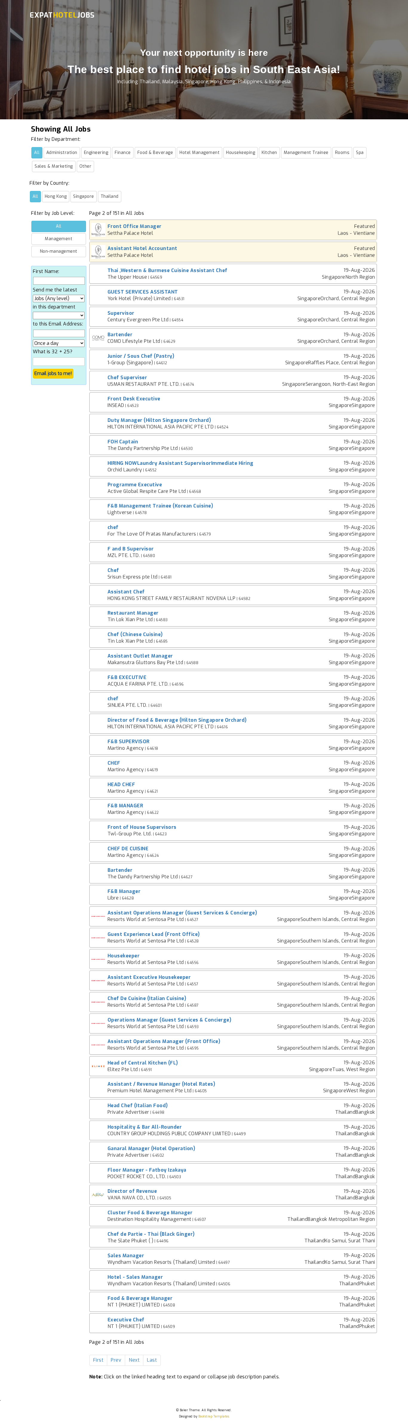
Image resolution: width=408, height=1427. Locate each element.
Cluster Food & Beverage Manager (150, 1213)
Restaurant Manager (133, 613)
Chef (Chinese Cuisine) (135, 634)
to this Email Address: (58, 324)
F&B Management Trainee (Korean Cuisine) (160, 506)
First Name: (46, 271)
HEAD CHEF (121, 784)
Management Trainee (306, 152)
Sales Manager (126, 1255)
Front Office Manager (135, 226)
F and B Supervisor (131, 549)
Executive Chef (126, 1320)
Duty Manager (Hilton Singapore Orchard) (159, 420)
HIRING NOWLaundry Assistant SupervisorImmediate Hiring (181, 463)
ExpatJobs (62, 15)
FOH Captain (123, 442)
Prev (116, 1360)
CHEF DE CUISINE (128, 849)
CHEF (114, 763)
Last (152, 1360)
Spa (360, 152)
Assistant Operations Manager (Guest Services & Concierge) (182, 913)
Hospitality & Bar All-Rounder (145, 1127)
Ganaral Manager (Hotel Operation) (151, 1148)
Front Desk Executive (134, 399)
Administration (61, 152)
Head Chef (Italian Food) (138, 1105)
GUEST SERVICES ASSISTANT (143, 292)
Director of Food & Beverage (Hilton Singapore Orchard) (177, 720)
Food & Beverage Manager (140, 1298)
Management (58, 239)
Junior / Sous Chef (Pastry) (141, 356)
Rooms (342, 152)
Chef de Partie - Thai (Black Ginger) (151, 1234)
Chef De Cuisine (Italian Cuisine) (147, 998)
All (37, 152)
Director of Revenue (132, 1191)
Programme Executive (135, 485)
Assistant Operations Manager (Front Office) (164, 1041)
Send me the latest (55, 290)
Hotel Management (200, 152)
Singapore (83, 196)
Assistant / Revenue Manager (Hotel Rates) (161, 1084)
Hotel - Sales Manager (135, 1277)
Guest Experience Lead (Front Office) (154, 934)
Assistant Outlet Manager (140, 656)
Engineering (96, 152)
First (98, 1360)
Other (85, 166)
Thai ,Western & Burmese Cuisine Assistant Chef (168, 270)
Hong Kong (56, 196)
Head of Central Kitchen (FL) (143, 1063)
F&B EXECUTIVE (127, 677)
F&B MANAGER (125, 806)
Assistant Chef (126, 592)
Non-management (58, 251)
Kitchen (269, 152)
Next (134, 1360)
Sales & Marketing (54, 166)
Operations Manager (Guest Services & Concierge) (169, 1020)
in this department (54, 307)
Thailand (110, 196)
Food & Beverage (155, 152)
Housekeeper (124, 956)
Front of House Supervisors (142, 827)
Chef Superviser (127, 377)
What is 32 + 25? (52, 351)
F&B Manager (124, 891)
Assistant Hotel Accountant (142, 248)
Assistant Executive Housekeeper (149, 977)
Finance (123, 152)
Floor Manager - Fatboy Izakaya (147, 1170)
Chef (113, 570)
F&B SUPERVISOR (129, 741)
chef (113, 527)
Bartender (120, 334)
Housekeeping (240, 152)
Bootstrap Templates (213, 1416)
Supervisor (121, 313)
